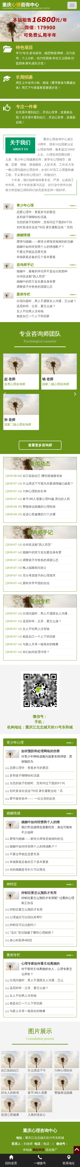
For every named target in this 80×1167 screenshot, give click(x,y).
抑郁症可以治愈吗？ (23, 925)
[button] (2, 26)
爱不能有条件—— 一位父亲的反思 (32, 798)
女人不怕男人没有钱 (30, 311)
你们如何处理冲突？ (36, 652)
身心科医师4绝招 (22, 940)
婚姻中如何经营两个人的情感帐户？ (40, 246)
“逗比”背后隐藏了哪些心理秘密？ (32, 932)
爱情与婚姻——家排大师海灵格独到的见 (36, 838)
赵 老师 (9, 379)
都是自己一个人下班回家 (33, 316)
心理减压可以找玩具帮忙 (26, 917)
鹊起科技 (38, 1149)
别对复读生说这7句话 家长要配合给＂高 (36, 791)
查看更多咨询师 (40, 445)
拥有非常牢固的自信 (36, 583)
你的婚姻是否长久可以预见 (27, 869)
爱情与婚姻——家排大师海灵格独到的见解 (45, 241)
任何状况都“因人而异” (31, 276)
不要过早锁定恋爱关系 (32, 251)
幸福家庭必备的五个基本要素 (36, 257)
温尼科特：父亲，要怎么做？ (36, 306)
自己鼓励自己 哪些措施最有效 (42, 475)
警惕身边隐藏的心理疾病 (39, 506)
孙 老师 (9, 419)
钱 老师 (47, 379)
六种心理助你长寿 (35, 491)
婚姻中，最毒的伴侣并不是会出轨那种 (42, 271)
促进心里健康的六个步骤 (39, 514)
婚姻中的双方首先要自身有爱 (36, 281)
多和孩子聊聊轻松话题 (32, 217)
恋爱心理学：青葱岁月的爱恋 (36, 212)
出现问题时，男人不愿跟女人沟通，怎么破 (51, 613)
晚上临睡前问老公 (35, 567)
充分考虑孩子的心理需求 (39, 575)
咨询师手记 (40, 532)
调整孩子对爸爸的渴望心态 (34, 286)
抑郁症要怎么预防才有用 (26, 909)
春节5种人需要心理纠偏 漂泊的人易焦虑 (49, 499)
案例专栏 (40, 601)
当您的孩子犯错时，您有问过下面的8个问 (37, 783)
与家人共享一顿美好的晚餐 (40, 644)
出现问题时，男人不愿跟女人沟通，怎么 (36, 980)
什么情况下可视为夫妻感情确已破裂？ (48, 483)
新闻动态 (40, 463)
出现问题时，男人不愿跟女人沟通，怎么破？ (46, 301)
